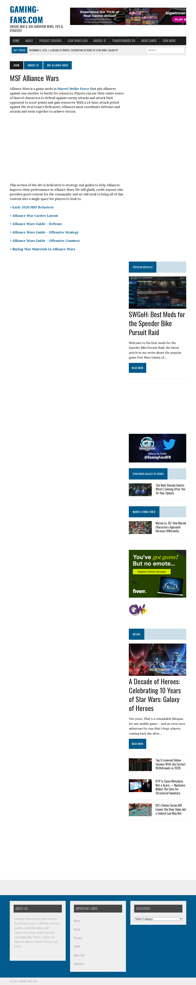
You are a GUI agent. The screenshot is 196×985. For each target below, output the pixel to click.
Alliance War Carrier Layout (35, 215)
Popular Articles (143, 267)
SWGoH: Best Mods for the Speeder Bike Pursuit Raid (157, 323)
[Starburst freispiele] (138, 614)
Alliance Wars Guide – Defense (37, 224)
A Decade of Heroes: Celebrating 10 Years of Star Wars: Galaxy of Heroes (155, 694)
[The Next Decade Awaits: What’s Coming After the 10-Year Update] (140, 493)
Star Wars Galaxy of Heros (148, 474)
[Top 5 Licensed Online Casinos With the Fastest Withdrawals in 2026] (140, 768)
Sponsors (79, 963)
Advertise (79, 955)
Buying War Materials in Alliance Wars (43, 249)
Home (16, 40)
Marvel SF (99, 40)
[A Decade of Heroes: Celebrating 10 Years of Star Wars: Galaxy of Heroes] (157, 673)
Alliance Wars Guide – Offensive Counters (46, 240)
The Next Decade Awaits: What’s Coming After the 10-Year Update (170, 489)
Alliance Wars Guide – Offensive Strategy (45, 232)
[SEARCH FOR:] (165, 49)
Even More (169, 40)
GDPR (77, 946)
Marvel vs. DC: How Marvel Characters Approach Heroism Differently (171, 527)
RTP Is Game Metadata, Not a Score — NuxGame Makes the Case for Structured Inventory (170, 787)
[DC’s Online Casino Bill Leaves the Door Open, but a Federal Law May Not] (140, 813)
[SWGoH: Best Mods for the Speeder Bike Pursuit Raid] (157, 306)
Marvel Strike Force (73, 88)
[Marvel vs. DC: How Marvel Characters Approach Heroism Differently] (140, 531)
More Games (149, 40)
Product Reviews (50, 40)
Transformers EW (123, 40)
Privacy (78, 938)
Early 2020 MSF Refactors (33, 207)
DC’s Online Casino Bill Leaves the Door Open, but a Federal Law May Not (171, 809)
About (29, 40)
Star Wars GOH (77, 40)
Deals (77, 929)
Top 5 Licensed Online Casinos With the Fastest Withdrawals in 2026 (170, 764)
